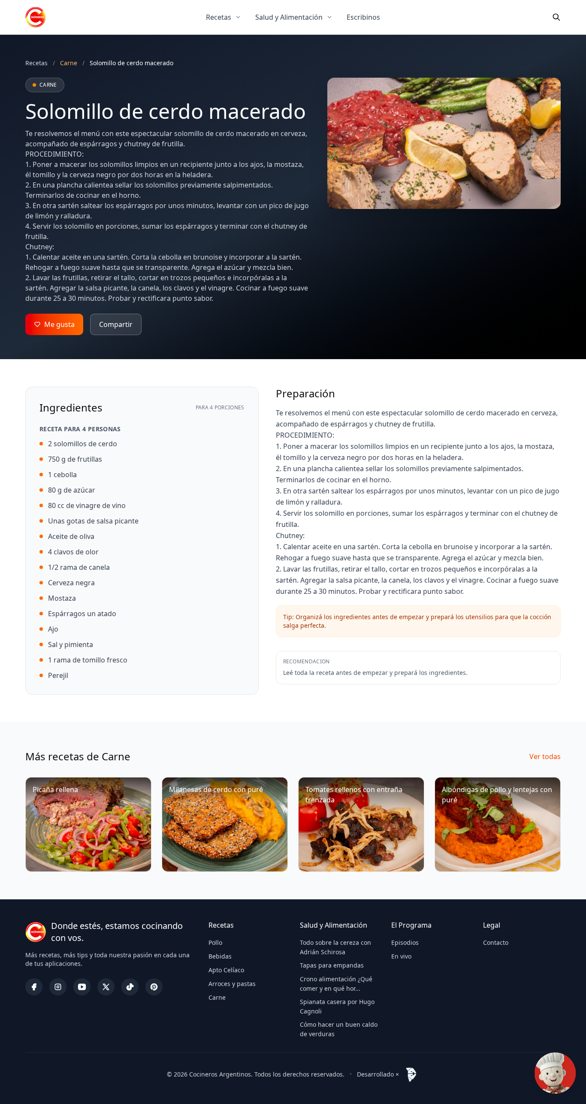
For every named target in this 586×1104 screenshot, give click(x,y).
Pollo (215, 942)
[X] (106, 986)
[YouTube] (82, 986)
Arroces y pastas (232, 984)
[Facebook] (33, 986)
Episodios (405, 942)
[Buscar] (556, 17)
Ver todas (545, 756)
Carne (217, 997)
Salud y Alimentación (289, 17)
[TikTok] (130, 986)
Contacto (495, 942)
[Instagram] (57, 986)
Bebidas (220, 956)
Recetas (218, 17)
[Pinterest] (154, 986)
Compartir (116, 324)
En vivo (401, 956)
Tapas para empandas (332, 965)
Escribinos (363, 17)
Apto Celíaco (226, 970)
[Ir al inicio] (35, 17)
